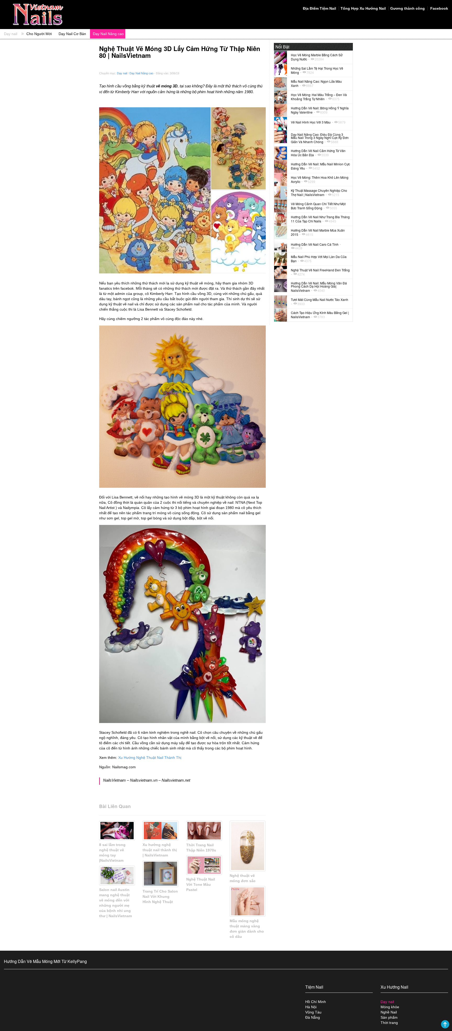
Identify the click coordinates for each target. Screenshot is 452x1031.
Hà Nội (311, 1007)
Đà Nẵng (312, 1017)
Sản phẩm (389, 1017)
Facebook (438, 8)
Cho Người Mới (39, 34)
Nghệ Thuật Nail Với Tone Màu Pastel (200, 884)
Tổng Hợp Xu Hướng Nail (363, 8)
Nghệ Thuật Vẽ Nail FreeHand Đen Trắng (320, 270)
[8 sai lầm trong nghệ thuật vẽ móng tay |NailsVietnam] (117, 831)
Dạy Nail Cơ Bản (72, 34)
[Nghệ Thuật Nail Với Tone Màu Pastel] (204, 865)
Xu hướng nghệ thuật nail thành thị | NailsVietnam (160, 850)
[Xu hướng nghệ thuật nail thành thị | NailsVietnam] (160, 831)
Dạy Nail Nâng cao (108, 34)
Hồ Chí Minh (315, 1002)
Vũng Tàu (313, 1012)
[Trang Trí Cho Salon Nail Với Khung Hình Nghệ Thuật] (160, 873)
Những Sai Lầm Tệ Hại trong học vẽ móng (317, 70)
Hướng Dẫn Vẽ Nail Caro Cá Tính (314, 244)
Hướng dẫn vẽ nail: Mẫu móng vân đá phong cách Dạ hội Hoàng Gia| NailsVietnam (319, 287)
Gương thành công (407, 8)
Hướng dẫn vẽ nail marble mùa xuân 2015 (318, 232)
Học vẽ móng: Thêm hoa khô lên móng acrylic (319, 179)
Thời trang (389, 1023)
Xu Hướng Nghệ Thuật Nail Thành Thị (149, 757)
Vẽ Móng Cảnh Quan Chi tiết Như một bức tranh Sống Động (318, 205)
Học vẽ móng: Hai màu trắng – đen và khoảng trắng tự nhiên (319, 96)
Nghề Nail (389, 1012)
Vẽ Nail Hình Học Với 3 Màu (311, 122)
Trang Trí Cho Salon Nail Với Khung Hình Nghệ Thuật (160, 896)
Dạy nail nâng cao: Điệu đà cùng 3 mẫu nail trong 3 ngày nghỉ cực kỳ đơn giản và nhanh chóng (320, 138)
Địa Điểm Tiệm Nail (319, 8)
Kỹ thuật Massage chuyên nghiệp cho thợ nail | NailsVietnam (319, 192)
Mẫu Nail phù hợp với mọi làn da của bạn (319, 258)
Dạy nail (10, 34)
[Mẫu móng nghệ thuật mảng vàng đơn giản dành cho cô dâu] (247, 901)
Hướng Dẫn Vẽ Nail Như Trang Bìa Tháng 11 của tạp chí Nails (320, 219)
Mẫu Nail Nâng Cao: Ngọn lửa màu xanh (316, 83)
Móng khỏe (390, 1007)
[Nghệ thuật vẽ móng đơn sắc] (247, 846)
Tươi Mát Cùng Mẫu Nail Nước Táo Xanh (319, 299)
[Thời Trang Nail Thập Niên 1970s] (204, 831)
